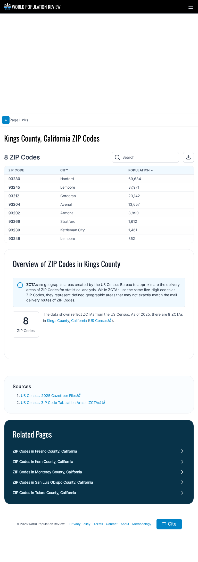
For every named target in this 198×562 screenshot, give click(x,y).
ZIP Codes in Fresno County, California (45, 451)
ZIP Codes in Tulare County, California (44, 492)
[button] (191, 7)
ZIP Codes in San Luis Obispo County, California (53, 482)
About (125, 524)
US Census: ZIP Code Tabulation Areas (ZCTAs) (61, 402)
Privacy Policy (79, 524)
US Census (98, 320)
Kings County (58, 320)
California (79, 320)
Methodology (141, 524)
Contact (112, 524)
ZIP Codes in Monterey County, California (47, 472)
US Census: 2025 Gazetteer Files (49, 395)
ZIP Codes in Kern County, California (43, 461)
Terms (98, 524)
